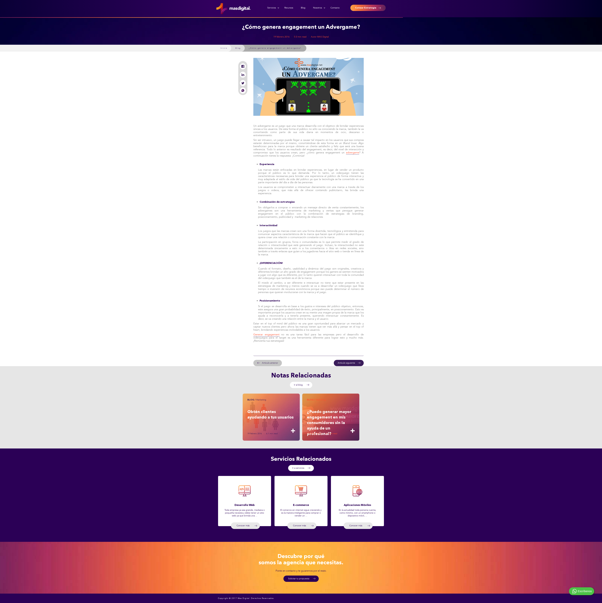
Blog (303, 7)
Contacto (335, 7)
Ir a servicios (298, 468)
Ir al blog (298, 384)
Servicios (271, 7)
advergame (352, 152)
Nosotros (317, 7)
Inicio (223, 48)
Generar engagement (266, 334)
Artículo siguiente (346, 362)
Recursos (288, 7)
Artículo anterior (270, 362)
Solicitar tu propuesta (298, 578)
